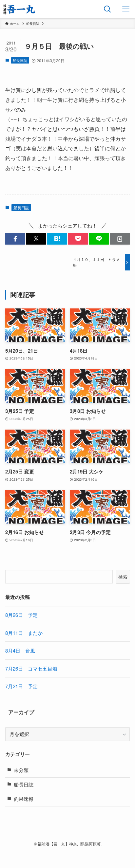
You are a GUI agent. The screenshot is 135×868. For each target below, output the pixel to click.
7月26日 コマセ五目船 (31, 668)
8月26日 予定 (21, 614)
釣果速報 (23, 798)
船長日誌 (20, 60)
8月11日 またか (24, 632)
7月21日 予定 (21, 686)
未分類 (21, 769)
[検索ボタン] (107, 9)
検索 (122, 576)
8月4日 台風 (20, 650)
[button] (15, 239)
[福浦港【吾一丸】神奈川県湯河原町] (19, 9)
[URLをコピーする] (120, 239)
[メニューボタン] (126, 9)
